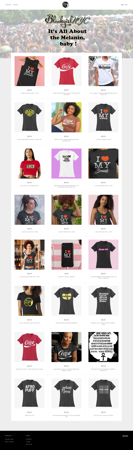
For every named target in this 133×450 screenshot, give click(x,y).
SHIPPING (28, 439)
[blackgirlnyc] (66, 5)
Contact (15, 4)
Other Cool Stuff (9, 441)
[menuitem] (8, 5)
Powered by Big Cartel (125, 436)
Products (8, 4)
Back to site (29, 444)
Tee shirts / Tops (9, 439)
